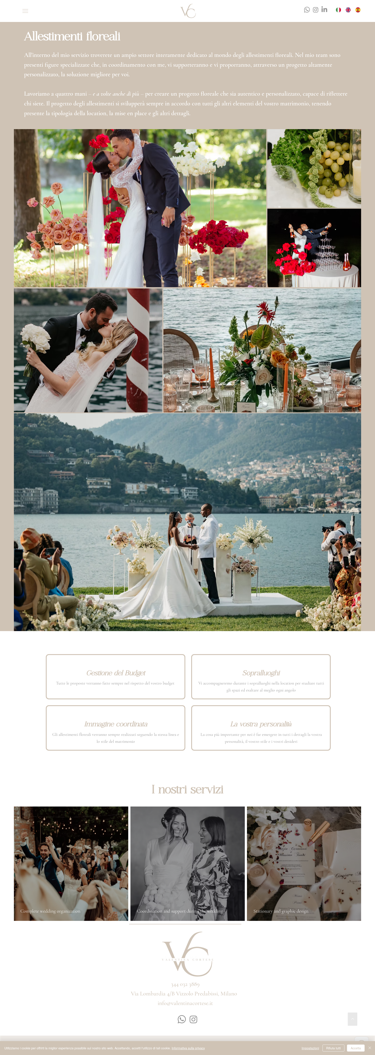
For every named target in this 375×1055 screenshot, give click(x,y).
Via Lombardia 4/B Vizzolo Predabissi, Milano (184, 993)
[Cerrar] (369, 1048)
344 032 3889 (185, 984)
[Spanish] (359, 10)
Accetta (356, 1048)
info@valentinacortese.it (185, 1003)
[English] (349, 10)
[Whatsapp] (307, 9)
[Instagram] (315, 9)
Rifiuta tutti (333, 1048)
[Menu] (25, 11)
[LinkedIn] (324, 9)
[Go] (352, 1019)
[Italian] (339, 10)
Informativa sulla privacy (188, 1048)
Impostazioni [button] (310, 1048)
